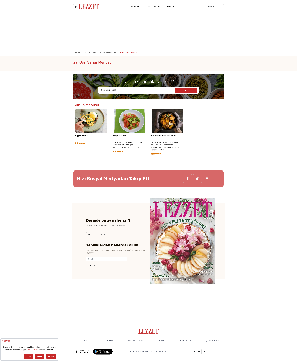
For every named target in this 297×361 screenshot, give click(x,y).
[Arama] (221, 6)
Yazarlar (170, 6)
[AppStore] (83, 351)
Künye (84, 340)
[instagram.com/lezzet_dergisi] (207, 178)
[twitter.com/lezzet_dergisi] (197, 178)
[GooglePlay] (103, 351)
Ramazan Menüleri (108, 52)
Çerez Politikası (186, 340)
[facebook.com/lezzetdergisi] (187, 178)
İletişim (110, 340)
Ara (186, 90)
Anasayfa (77, 52)
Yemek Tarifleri (90, 52)
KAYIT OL (91, 265)
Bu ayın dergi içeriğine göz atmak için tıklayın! (105, 225)
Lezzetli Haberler (153, 6)
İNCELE (91, 235)
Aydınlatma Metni (135, 340)
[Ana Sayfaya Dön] (148, 331)
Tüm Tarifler (135, 6)
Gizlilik (161, 340)
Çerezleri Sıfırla (212, 340)
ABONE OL (102, 235)
